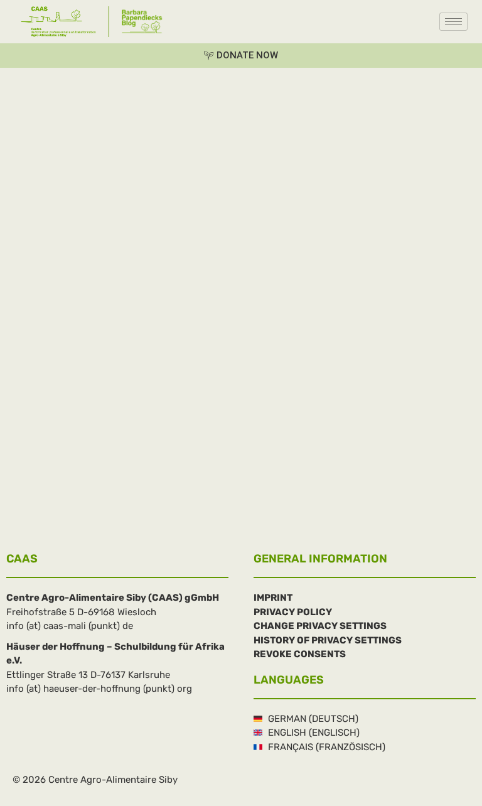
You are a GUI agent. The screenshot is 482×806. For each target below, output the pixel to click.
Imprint (273, 597)
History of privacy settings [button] (328, 640)
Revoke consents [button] (300, 654)
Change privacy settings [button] (320, 625)
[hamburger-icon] (453, 22)
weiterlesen (31, 504)
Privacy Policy (293, 612)
